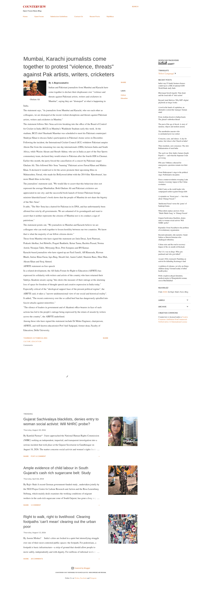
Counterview (34, 6)
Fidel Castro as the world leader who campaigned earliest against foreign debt (172, 190)
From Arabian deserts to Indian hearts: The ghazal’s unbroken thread (172, 118)
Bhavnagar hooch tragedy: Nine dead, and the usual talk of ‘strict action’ (172, 94)
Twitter (77, 578)
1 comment (36, 505)
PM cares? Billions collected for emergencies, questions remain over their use (172, 165)
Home (25, 16)
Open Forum (39, 16)
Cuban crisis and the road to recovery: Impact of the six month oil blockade (172, 245)
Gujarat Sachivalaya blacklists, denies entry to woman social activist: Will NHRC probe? (172, 220)
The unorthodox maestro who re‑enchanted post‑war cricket (169, 132)
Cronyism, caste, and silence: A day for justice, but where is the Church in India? (173, 139)
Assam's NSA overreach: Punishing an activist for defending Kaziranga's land (172, 260)
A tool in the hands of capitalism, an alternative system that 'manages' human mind (172, 109)
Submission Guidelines (58, 16)
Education (124, 98)
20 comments (37, 559)
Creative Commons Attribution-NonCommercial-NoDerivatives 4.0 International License (173, 319)
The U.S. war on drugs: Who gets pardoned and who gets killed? (170, 252)
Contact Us (78, 16)
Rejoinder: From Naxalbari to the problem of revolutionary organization (173, 228)
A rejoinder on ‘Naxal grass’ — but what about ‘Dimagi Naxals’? (173, 197)
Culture (123, 95)
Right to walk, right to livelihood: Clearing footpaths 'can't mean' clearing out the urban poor (59, 522)
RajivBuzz (110, 16)
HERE (165, 292)
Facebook (83, 578)
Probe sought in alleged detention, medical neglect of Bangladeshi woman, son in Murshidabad (172, 278)
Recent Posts (95, 16)
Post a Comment (38, 456)
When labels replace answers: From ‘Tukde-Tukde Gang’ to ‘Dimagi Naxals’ (173, 211)
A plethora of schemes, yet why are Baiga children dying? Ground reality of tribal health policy (173, 268)
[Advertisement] (80, 36)
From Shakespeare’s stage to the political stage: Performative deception (173, 173)
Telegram (93, 578)
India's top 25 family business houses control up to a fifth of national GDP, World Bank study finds (171, 85)
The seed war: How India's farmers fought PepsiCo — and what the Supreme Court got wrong (173, 155)
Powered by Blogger (82, 568)
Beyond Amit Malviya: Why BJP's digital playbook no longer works (173, 101)
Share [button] (123, 82)
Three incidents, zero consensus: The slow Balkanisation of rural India (173, 147)
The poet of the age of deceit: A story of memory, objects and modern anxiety (172, 125)
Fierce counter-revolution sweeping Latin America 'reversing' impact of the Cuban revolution (173, 181)
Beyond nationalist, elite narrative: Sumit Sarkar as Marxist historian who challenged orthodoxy (172, 237)
